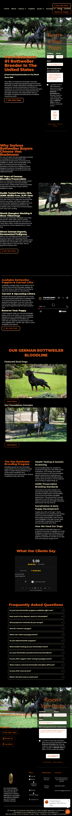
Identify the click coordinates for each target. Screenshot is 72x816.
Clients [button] (21, 9)
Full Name (50, 53)
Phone (58, 53)
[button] (43, 9)
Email (49, 61)
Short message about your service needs (54, 70)
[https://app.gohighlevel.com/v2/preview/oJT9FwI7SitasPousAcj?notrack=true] (14, 779)
